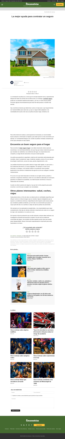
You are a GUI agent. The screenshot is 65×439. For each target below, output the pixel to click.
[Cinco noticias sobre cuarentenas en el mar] (44, 346)
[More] (54, 83)
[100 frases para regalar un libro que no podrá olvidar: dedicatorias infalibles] (19, 271)
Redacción (12, 333)
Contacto (49, 1)
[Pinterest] (31, 425)
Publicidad (54, 1)
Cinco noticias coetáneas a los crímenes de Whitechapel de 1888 (43, 381)
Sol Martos (29, 285)
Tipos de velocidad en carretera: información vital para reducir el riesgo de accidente (43, 332)
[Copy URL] (52, 83)
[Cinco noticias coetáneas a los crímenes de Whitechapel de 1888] (44, 370)
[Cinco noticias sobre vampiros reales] (21, 346)
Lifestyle (29, 266)
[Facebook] (46, 83)
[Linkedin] (24, 425)
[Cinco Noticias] (32, 420)
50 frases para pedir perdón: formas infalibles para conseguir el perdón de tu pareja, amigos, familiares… (39, 257)
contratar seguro (47, 98)
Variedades (19, 235)
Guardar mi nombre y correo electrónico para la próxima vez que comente (27, 395)
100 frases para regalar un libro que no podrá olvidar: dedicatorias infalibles (38, 269)
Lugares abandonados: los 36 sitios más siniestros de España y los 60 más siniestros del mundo (40, 295)
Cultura (29, 279)
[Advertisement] (32, 30)
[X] (43, 83)
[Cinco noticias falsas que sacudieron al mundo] (21, 370)
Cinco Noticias (13, 235)
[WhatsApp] (49, 83)
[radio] (27, 231)
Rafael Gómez (35, 335)
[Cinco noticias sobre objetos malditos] (21, 320)
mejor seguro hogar (24, 148)
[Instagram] (29, 425)
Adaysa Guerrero (30, 271)
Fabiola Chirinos (30, 260)
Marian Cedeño (30, 298)
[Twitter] (21, 425)
